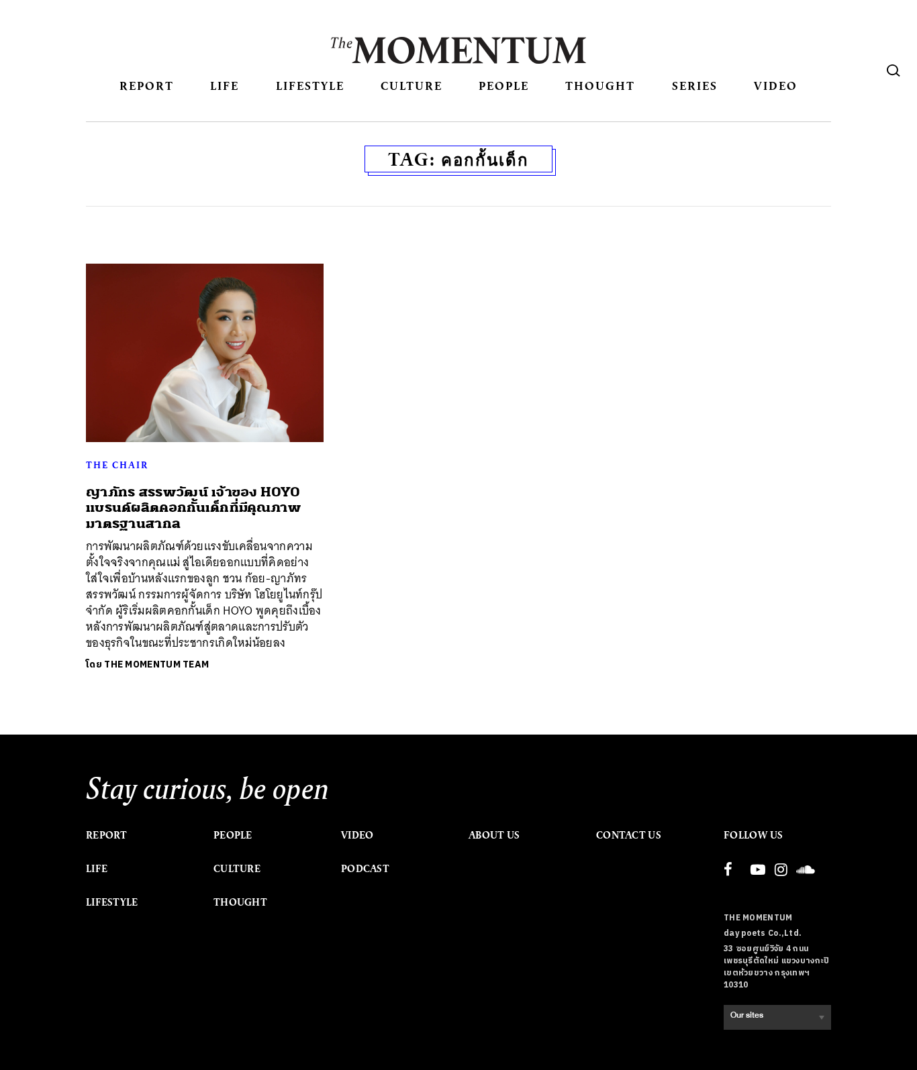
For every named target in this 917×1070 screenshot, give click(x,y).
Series (695, 85)
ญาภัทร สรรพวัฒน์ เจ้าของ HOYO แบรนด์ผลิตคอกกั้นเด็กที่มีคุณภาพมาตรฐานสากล (193, 508)
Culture (411, 85)
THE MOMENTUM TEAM (156, 664)
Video (776, 85)
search (893, 70)
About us (494, 835)
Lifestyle (310, 85)
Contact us (628, 835)
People (504, 85)
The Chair (117, 465)
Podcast (365, 868)
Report (146, 85)
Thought (600, 85)
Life (224, 85)
